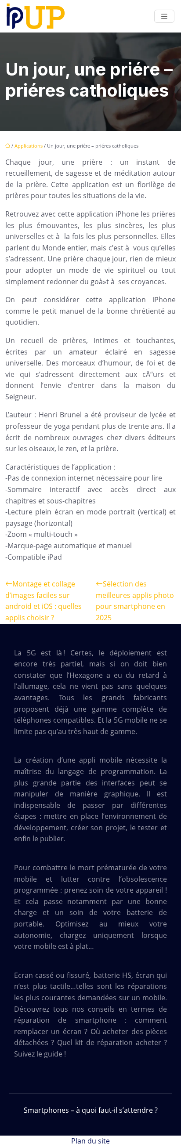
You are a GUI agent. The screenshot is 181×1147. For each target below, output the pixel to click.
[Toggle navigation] (164, 16)
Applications (28, 145)
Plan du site (90, 1141)
